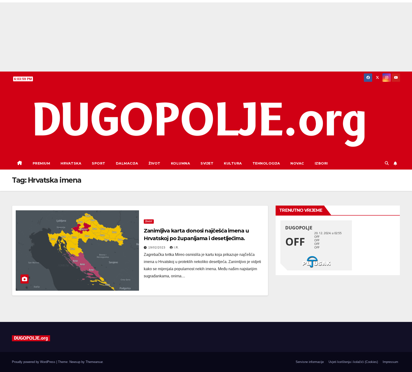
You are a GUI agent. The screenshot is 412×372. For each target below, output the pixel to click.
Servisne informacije (310, 362)
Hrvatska (71, 163)
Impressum (390, 362)
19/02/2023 (157, 247)
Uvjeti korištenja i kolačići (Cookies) (353, 362)
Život (154, 163)
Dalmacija (127, 163)
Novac (297, 163)
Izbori (321, 163)
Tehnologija (266, 163)
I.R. (176, 247)
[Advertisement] (206, 35)
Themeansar (94, 362)
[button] (387, 163)
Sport (98, 163)
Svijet (207, 163)
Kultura (233, 163)
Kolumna (180, 163)
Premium (41, 163)
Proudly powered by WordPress (34, 362)
